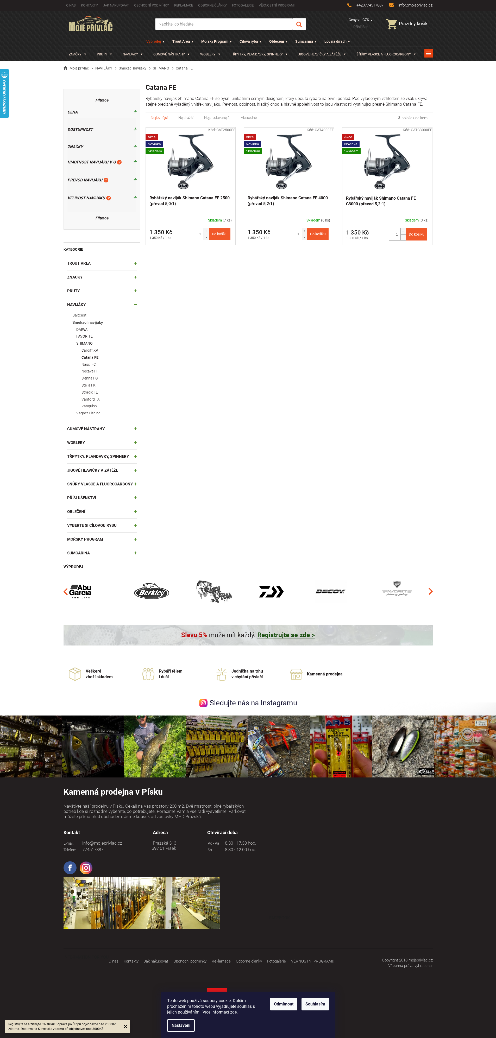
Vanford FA (90, 399)
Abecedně (249, 118)
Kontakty (89, 5)
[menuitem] (77, 54)
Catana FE (89, 357)
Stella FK (88, 385)
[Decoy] (331, 591)
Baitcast (79, 315)
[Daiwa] (271, 591)
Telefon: (70, 850)
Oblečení (276, 41)
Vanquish (89, 406)
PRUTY (73, 291)
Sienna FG (89, 378)
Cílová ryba (249, 41)
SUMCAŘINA (78, 553)
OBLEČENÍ (76, 511)
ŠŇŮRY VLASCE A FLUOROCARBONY (100, 484)
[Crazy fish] (214, 591)
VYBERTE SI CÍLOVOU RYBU (92, 525)
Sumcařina (304, 41)
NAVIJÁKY (76, 304)
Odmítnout (283, 1004)
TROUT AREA (79, 263)
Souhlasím (315, 1004)
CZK (366, 20)
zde (233, 1012)
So (209, 850)
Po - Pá (212, 843)
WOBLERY (76, 442)
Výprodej (153, 41)
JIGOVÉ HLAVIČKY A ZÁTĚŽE (92, 470)
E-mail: (69, 843)
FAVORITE (84, 336)
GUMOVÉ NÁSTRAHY (86, 429)
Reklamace (183, 5)
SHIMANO (84, 343)
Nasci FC (88, 364)
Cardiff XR (89, 350)
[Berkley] (152, 591)
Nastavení (181, 1025)
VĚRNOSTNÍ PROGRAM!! (277, 5)
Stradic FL (89, 392)
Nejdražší (185, 118)
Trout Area (181, 41)
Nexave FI (89, 371)
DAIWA (81, 329)
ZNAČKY (75, 277)
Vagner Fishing (88, 413)
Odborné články (212, 5)
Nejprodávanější (217, 118)
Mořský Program (214, 41)
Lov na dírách (335, 41)
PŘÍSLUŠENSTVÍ (81, 498)
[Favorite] (397, 591)
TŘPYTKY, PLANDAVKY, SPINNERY (98, 456)
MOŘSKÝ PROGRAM (85, 539)
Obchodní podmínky (151, 5)
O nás (71, 5)
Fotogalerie (243, 5)
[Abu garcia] (80, 591)
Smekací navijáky (87, 322)
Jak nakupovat (116, 5)
